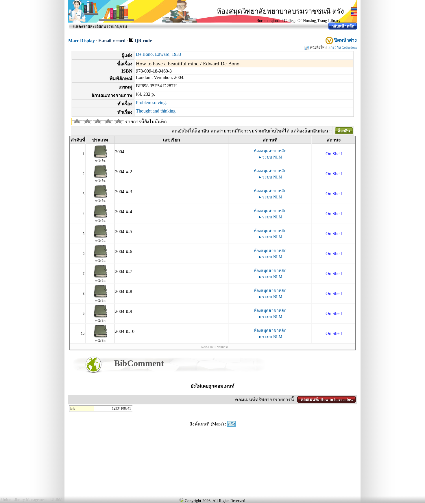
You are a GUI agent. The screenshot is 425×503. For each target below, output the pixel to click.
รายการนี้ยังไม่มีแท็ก (146, 121)
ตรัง (231, 423)
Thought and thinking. (156, 110)
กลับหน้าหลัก (342, 26)
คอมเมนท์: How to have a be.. (327, 399)
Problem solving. (151, 102)
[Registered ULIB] (181, 500)
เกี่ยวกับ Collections (343, 47)
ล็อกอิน (344, 131)
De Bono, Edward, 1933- (159, 54)
